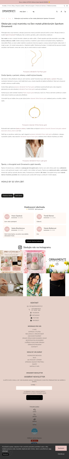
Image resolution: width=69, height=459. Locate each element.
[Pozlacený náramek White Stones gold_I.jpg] (34, 113)
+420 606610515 (36, 309)
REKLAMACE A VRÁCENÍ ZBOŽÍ (35, 334)
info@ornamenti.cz (35, 306)
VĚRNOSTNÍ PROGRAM (30, 5)
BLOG (34, 358)
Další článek (18, 195)
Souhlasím (61, 448)
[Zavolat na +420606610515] (64, 5)
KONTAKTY (4, 5)
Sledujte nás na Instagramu (37, 247)
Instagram (35, 315)
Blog (13, 5)
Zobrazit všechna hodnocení (34, 241)
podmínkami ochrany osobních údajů (34, 393)
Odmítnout (61, 454)
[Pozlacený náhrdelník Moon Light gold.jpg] (34, 149)
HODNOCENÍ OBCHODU (34, 355)
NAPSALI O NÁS (34, 366)
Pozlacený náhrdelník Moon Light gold (35, 161)
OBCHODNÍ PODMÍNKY (34, 336)
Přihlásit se (34, 397)
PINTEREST (36, 320)
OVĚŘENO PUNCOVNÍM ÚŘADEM (34, 342)
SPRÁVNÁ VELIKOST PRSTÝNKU (34, 362)
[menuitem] (24, 11)
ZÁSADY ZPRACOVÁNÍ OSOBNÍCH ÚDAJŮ (34, 338)
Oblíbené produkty (51, 5)
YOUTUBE (36, 318)
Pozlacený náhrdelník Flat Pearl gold (34, 72)
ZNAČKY (34, 364)
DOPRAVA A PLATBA (20, 5)
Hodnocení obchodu (41, 5)
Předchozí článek (7, 195)
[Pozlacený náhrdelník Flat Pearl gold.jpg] (34, 59)
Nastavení (5, 454)
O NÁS (9, 5)
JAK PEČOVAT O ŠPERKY (34, 360)
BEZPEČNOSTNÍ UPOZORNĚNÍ (34, 340)
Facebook (36, 313)
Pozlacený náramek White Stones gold (34, 125)
